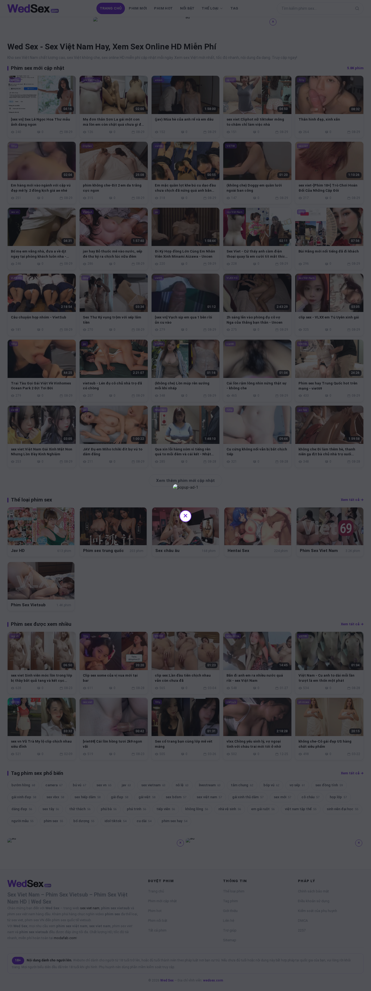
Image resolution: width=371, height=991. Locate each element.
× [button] (185, 515)
